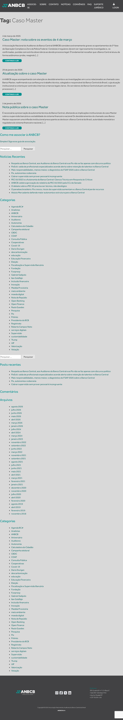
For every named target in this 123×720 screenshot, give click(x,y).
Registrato (16, 323)
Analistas (15, 210)
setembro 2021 (18, 458)
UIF (12, 343)
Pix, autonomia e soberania (23, 173)
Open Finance (17, 304)
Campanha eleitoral (20, 229)
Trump (14, 339)
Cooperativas (17, 242)
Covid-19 (15, 245)
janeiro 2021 (17, 484)
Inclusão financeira (20, 281)
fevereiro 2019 (18, 510)
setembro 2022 (18, 445)
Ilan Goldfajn (17, 278)
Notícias (66, 4)
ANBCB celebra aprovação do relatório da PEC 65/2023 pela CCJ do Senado (46, 183)
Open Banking (18, 300)
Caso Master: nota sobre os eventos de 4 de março (37, 39)
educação (15, 255)
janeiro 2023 (17, 439)
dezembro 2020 (18, 487)
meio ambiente (18, 291)
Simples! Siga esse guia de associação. (18, 141)
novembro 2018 (18, 513)
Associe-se (32, 6)
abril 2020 (16, 497)
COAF (14, 236)
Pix (12, 313)
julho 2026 (16, 409)
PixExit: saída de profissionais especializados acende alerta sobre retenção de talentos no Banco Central (59, 166)
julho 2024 (16, 429)
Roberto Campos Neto (21, 326)
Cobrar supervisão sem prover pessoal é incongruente (36, 176)
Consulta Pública (19, 239)
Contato (54, 4)
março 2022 (16, 452)
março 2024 (16, 435)
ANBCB (14, 213)
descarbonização (19, 252)
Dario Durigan (17, 249)
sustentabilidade (19, 336)
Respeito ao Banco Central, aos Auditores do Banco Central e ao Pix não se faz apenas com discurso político (61, 163)
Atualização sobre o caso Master (24, 73)
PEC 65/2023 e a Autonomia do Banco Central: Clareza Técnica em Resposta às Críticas (51, 179)
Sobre (43, 4)
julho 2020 (16, 494)
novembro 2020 (18, 491)
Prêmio (14, 317)
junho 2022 (16, 448)
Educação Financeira (21, 258)
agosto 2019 (17, 504)
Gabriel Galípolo (18, 275)
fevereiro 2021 (18, 481)
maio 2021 (16, 471)
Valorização (16, 346)
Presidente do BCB (20, 320)
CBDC (14, 232)
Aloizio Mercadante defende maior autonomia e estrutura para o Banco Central (48, 192)
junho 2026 (16, 413)
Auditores (16, 219)
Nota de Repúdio (19, 297)
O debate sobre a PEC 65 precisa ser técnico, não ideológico (39, 186)
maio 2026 (16, 416)
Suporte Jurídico (98, 6)
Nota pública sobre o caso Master (25, 107)
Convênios (79, 4)
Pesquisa (15, 310)
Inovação (15, 284)
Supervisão (16, 333)
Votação (15, 349)
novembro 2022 (18, 442)
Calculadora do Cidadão (22, 226)
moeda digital (17, 294)
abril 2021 (16, 474)
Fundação (15, 268)
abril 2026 (16, 419)
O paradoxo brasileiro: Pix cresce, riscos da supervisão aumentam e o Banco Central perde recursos (57, 189)
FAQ (89, 4)
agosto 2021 (17, 461)
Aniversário (16, 216)
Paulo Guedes (17, 307)
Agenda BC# (17, 206)
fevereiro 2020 (18, 500)
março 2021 (16, 478)
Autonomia (16, 223)
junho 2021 (16, 468)
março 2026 (16, 422)
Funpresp (15, 271)
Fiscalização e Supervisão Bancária (27, 265)
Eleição (14, 262)
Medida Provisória (19, 288)
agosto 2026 (17, 406)
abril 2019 (16, 507)
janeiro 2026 (17, 426)
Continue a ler (12, 61)
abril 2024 (16, 432)
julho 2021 (16, 465)
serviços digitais (18, 330)
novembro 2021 (18, 455)
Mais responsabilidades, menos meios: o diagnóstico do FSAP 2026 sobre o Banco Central (53, 170)
